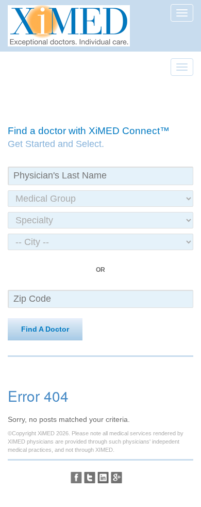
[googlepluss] (116, 477)
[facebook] (76, 477)
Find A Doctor (45, 329)
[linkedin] (103, 477)
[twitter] (89, 477)
